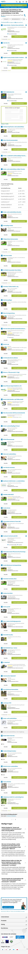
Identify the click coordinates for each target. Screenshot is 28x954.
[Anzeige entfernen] (27, 949)
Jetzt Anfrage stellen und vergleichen (14, 5)
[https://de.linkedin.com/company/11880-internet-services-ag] (13, 949)
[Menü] (26, 2)
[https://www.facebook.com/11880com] (2, 949)
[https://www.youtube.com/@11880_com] (17, 949)
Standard (3, 16)
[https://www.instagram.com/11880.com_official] (6, 949)
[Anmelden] (20, 2)
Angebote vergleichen (8, 907)
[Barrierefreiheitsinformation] (23, 1)
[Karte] (24, 14)
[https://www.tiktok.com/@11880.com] (9, 949)
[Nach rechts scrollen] (26, 19)
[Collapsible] (25, 829)
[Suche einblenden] (16, 2)
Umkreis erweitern (11, 816)
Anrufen (6, 36)
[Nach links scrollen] (2, 19)
